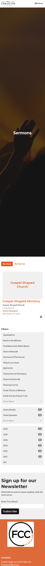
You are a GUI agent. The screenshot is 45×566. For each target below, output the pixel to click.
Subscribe (10, 511)
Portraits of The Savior (14, 357)
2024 (22, 440)
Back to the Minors (12, 340)
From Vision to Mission (14, 390)
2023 (22, 445)
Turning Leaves (10, 385)
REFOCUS (8, 368)
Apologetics (9, 335)
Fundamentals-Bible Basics (16, 346)
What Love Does (11, 363)
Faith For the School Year (15, 396)
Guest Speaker (22, 415)
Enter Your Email (9, 501)
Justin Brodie (22, 410)
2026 (22, 429)
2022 (22, 451)
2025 (22, 434)
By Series (20, 264)
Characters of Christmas (14, 374)
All (4, 462)
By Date (7, 264)
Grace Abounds (10, 351)
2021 (22, 457)
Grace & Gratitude (11, 379)
